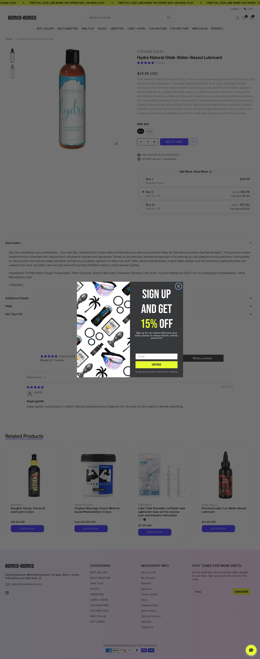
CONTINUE (156, 365)
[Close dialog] (178, 286)
